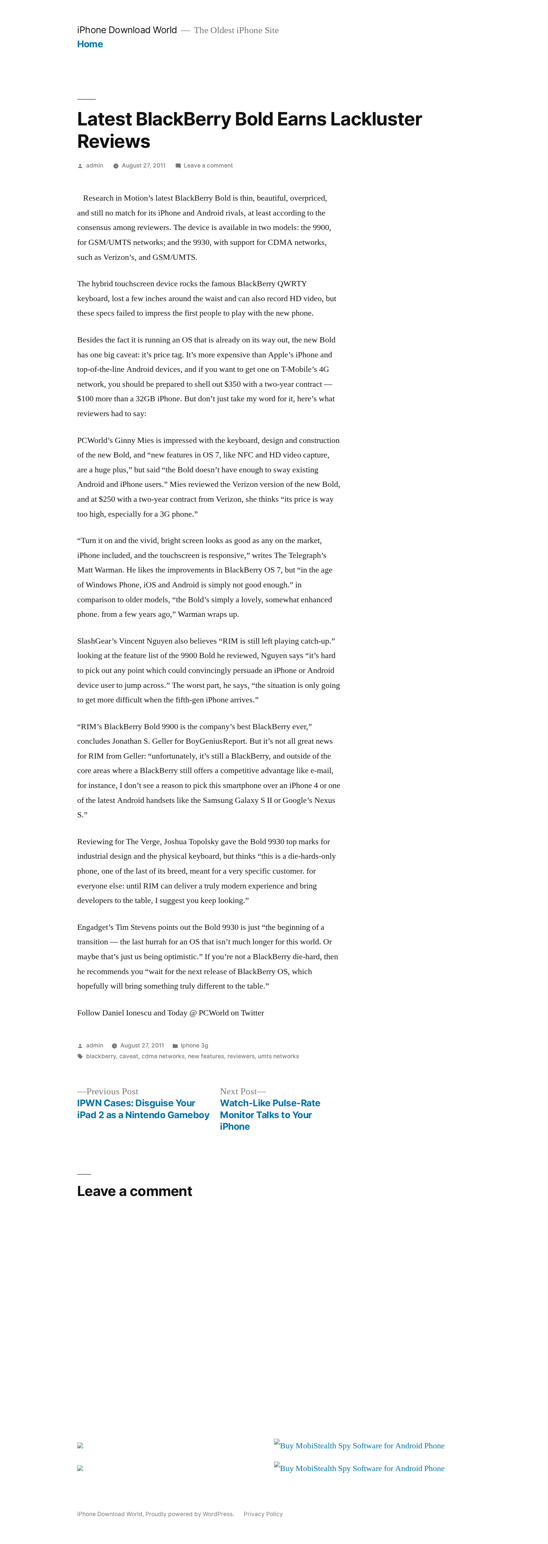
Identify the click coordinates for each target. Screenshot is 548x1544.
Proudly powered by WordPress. (190, 1514)
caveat (128, 1056)
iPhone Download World (127, 29)
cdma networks (163, 1056)
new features (206, 1056)
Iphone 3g (194, 1045)
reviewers (241, 1056)
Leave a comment (208, 165)
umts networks (278, 1056)
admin (94, 165)
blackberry (101, 1056)
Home (90, 44)
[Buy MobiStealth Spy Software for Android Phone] (359, 1446)
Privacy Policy (263, 1514)
